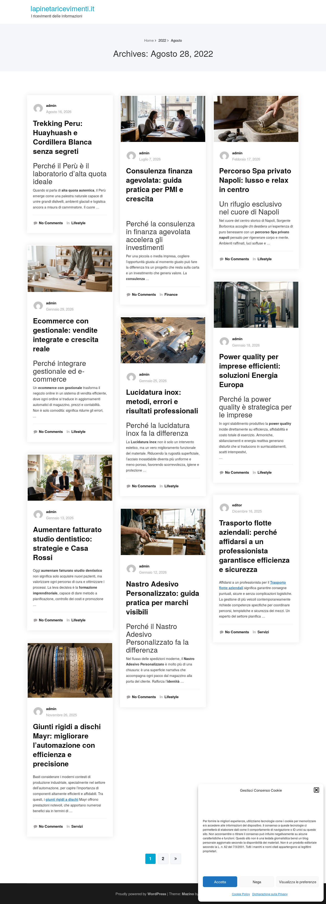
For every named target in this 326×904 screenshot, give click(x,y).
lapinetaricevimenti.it (62, 8)
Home (149, 40)
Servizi (77, 826)
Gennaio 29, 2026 (60, 309)
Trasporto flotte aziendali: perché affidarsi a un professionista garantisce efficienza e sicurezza (254, 545)
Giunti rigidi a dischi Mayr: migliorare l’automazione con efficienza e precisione (67, 745)
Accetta (220, 881)
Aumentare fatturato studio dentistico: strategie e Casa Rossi (67, 543)
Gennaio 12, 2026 (153, 572)
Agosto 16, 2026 (58, 111)
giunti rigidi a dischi (62, 799)
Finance (171, 294)
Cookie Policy (241, 894)
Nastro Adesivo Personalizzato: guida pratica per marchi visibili (162, 597)
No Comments (51, 222)
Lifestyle (78, 222)
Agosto (176, 40)
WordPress (156, 893)
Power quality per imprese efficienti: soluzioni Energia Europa (249, 370)
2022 (162, 40)
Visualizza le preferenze (297, 881)
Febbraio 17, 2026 (246, 158)
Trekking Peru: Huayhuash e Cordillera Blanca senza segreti (62, 137)
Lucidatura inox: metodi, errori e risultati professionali (162, 401)
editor (237, 505)
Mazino (188, 893)
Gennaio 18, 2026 (246, 345)
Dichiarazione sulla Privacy (270, 894)
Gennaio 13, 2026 (60, 517)
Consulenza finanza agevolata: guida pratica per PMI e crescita (159, 184)
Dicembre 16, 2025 (247, 511)
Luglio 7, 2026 (150, 158)
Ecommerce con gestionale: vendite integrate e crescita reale (66, 334)
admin (51, 105)
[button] (316, 790)
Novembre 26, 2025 (61, 714)
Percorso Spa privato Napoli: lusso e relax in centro (255, 179)
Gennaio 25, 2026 (153, 380)
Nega (257, 881)
